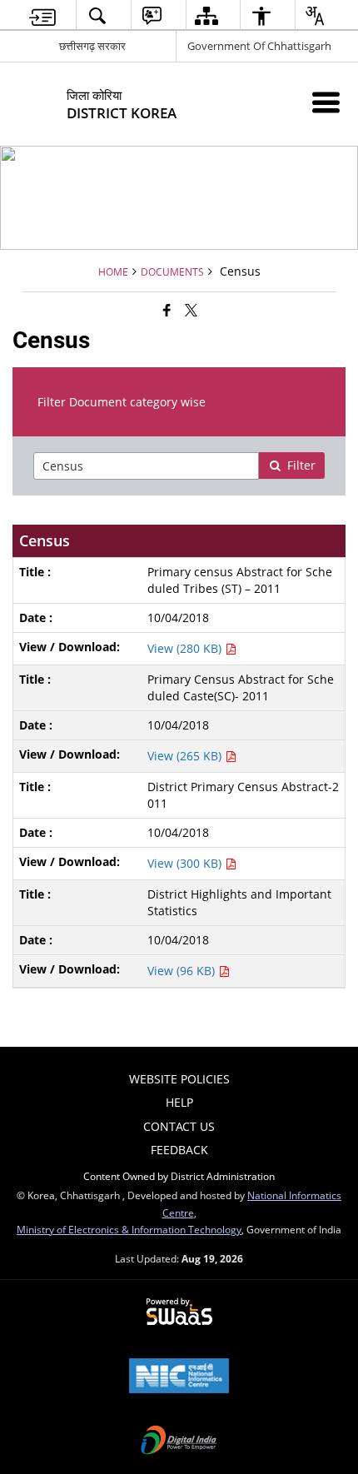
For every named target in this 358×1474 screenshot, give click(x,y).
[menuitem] (43, 15)
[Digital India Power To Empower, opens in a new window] (179, 1441)
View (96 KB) (182, 971)
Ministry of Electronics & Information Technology (129, 1229)
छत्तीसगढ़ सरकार (92, 45)
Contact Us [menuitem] (179, 1126)
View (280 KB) (186, 648)
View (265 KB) (186, 756)
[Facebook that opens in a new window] (167, 309)
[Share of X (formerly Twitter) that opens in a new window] (191, 309)
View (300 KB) (186, 863)
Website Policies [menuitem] (179, 1079)
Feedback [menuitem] (179, 1150)
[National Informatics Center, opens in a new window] (179, 1377)
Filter (301, 465)
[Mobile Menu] (326, 102)
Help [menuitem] (179, 1102)
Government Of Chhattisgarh (259, 45)
